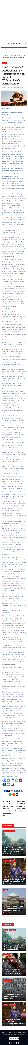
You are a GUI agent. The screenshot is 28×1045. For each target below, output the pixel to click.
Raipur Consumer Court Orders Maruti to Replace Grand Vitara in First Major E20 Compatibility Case (14, 850)
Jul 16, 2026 (8, 853)
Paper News (14, 1035)
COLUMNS (6, 955)
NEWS (4, 63)
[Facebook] (4, 780)
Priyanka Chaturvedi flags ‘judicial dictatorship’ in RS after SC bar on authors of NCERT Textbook (14, 880)
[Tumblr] (4, 784)
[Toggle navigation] (3, 44)
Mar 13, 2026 (8, 883)
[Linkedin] (12, 780)
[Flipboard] (12, 784)
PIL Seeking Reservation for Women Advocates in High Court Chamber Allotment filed (13, 909)
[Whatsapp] (16, 780)
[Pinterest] (20, 780)
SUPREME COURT (18, 88)
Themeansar (22, 1035)
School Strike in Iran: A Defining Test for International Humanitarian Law (13, 997)
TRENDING (11, 831)
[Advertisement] (14, 27)
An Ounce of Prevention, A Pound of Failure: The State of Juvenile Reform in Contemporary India (13, 972)
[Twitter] (8, 780)
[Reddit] (8, 784)
